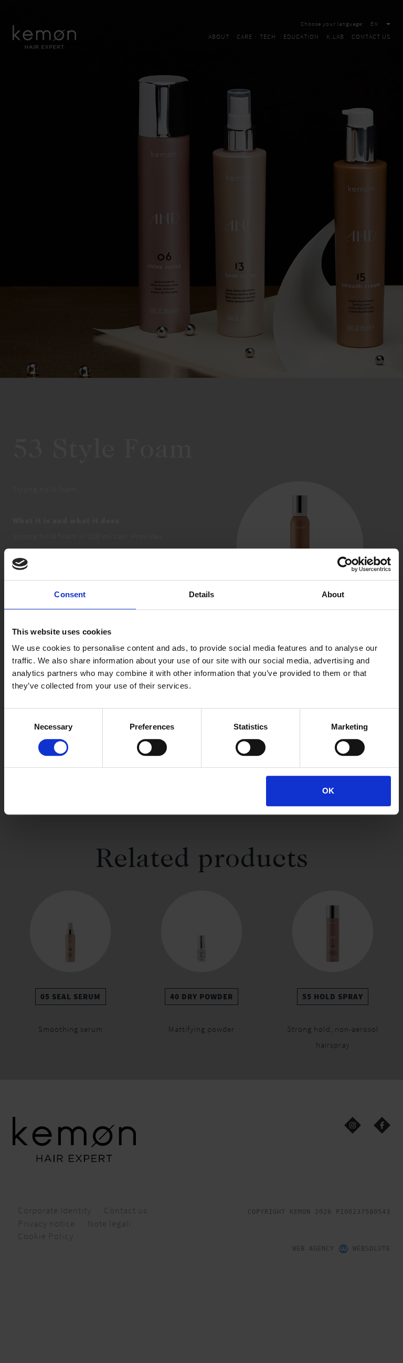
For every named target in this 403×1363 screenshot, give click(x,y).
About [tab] (333, 594)
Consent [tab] (70, 594)
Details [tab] (202, 594)
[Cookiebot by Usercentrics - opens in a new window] (345, 564)
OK (328, 790)
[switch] (152, 747)
